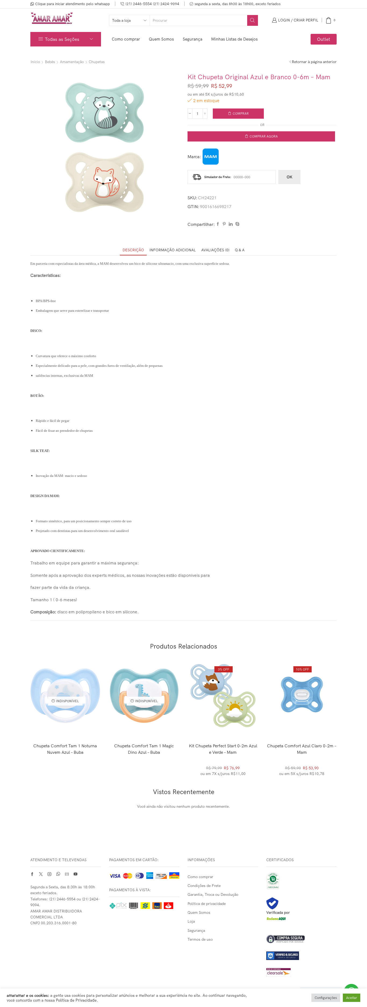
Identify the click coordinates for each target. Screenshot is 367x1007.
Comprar (241, 113)
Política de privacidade (207, 903)
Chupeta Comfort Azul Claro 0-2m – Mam (301, 749)
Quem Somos (161, 39)
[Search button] (252, 20)
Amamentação (72, 61)
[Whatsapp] (58, 874)
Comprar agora (264, 136)
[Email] (67, 874)
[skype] (236, 224)
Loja (191, 921)
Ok (289, 177)
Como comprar (126, 39)
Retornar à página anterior (314, 61)
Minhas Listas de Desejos (234, 39)
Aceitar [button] (351, 997)
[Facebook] (218, 224)
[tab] (133, 250)
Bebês (50, 61)
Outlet (323, 39)
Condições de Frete (204, 885)
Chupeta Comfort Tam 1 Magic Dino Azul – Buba (144, 749)
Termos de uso (200, 939)
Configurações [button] (326, 997)
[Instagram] (49, 874)
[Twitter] (41, 874)
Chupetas (97, 61)
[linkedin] (230, 224)
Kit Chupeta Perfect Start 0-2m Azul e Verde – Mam (223, 749)
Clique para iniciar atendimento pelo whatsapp (72, 4)
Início (35, 61)
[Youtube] (75, 874)
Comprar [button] (222, 722)
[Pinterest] (224, 224)
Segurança (192, 39)
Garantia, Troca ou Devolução (213, 894)
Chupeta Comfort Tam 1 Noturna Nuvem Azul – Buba (65, 749)
